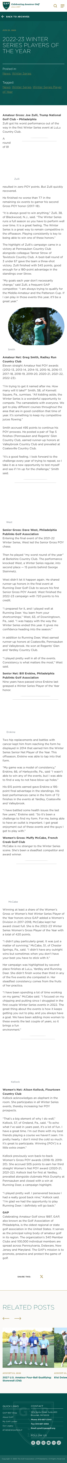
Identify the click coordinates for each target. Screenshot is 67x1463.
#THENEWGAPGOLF (12, 1430)
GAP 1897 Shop (10, 1413)
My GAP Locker (10, 1421)
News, (7, 73)
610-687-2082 (42, 1423)
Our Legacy (8, 1426)
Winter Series (21, 73)
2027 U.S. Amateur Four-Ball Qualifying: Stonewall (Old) (27, 1379)
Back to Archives (18, 16)
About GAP (8, 1417)
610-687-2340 (45, 1419)
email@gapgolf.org (46, 1428)
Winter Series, (22, 87)
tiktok (59, 1443)
